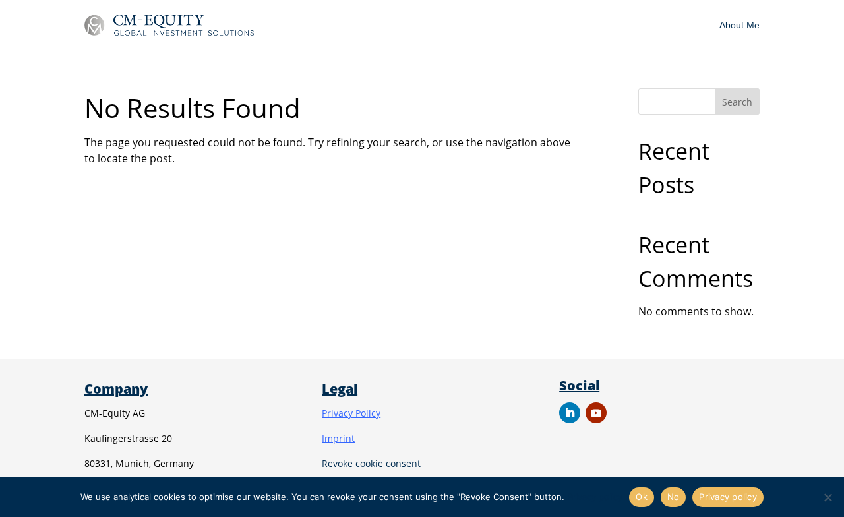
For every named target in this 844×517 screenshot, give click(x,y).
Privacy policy (594, 496)
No (673, 496)
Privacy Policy (351, 413)
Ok (642, 496)
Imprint (338, 438)
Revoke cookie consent (371, 463)
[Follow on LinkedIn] (569, 412)
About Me (739, 25)
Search (737, 102)
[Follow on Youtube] (596, 412)
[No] (827, 497)
